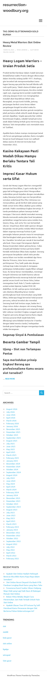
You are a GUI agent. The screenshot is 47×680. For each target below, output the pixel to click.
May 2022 (10, 550)
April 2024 (10, 486)
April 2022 (10, 552)
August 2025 (11, 440)
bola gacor (7, 637)
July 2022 (10, 547)
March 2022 (11, 555)
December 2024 (13, 463)
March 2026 (11, 420)
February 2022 (12, 558)
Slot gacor (7, 660)
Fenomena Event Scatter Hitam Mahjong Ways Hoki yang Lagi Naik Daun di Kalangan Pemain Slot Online (22, 591)
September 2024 (13, 472)
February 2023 (12, 527)
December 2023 (13, 498)
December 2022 (13, 532)
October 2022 (12, 538)
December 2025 (13, 429)
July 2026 (10, 412)
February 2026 (12, 423)
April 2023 (10, 521)
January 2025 (12, 461)
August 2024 (11, 475)
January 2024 (12, 495)
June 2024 (10, 481)
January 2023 (12, 529)
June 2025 (10, 446)
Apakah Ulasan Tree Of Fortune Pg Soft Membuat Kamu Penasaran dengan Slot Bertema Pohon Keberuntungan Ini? (21, 608)
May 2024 (10, 483)
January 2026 (12, 426)
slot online (7, 643)
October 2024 (12, 469)
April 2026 (10, 417)
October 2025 (12, 435)
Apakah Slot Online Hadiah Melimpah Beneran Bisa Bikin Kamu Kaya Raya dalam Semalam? (21, 576)
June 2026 (10, 415)
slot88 (5, 632)
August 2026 (11, 409)
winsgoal (6, 655)
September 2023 (13, 506)
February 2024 (12, 492)
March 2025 (11, 455)
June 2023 (10, 515)
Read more (10, 379)
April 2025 (10, 452)
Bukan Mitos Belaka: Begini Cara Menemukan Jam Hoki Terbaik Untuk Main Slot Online (21, 599)
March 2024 (11, 489)
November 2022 (13, 535)
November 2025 (13, 432)
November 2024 (13, 466)
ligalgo (6, 649)
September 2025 (13, 438)
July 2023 (10, 512)
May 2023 (10, 518)
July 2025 (10, 443)
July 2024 (10, 478)
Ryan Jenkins (22, 50)
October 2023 (12, 504)
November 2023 (13, 501)
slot (4, 626)
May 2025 (10, 449)
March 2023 (11, 524)
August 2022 (11, 544)
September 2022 (13, 541)
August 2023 (11, 509)
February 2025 (12, 458)
